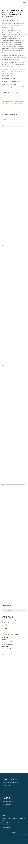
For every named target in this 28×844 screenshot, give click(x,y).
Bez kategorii (15, 92)
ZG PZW (4, 835)
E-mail (24, 835)
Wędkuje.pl (18, 835)
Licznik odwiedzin (11, 634)
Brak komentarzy (7, 22)
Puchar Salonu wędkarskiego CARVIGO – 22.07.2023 (7, 101)
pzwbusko (5, 20)
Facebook (10, 835)
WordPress (21, 840)
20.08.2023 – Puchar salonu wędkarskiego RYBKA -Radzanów (19, 101)
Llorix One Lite (7, 840)
